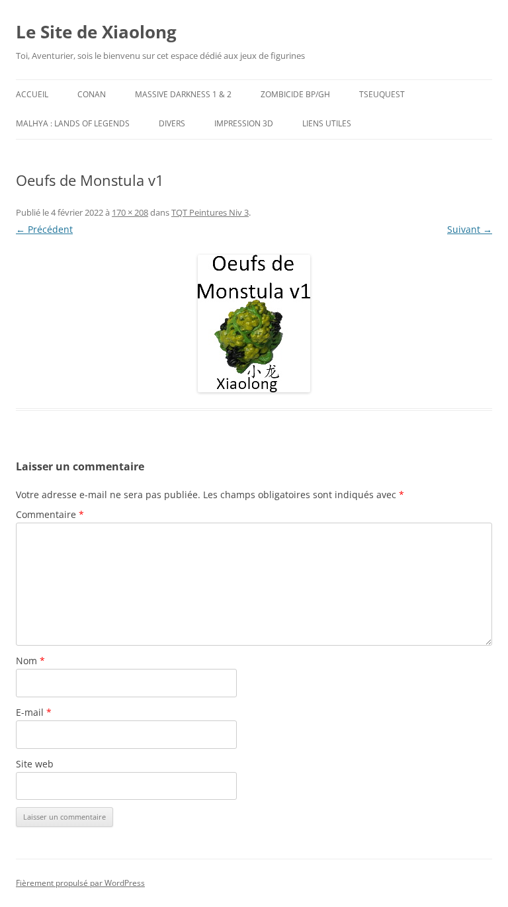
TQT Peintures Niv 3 (210, 212)
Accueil (32, 94)
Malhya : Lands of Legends (73, 123)
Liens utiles (326, 123)
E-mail (34, 712)
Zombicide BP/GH (295, 94)
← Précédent (44, 229)
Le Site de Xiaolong (96, 32)
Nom (30, 660)
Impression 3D (243, 123)
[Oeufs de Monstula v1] (254, 323)
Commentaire (50, 514)
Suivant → (469, 229)
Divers (172, 123)
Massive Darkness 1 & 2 (183, 94)
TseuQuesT (382, 94)
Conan (91, 94)
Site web (35, 763)
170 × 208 (130, 212)
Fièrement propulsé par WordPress (80, 882)
